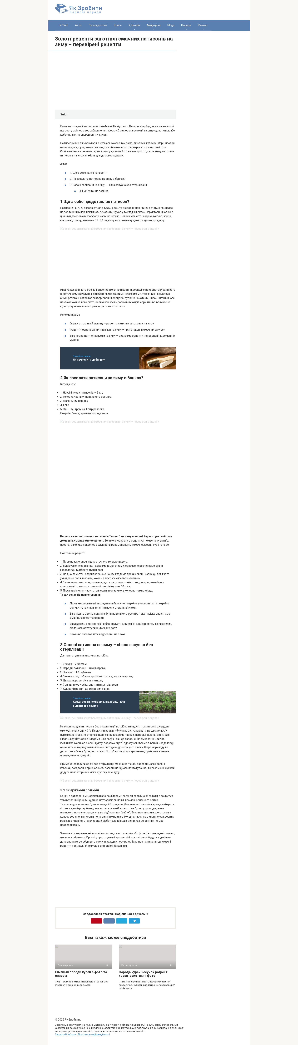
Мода (170, 25)
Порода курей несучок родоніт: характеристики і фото (143, 974)
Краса (118, 25)
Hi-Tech (63, 25)
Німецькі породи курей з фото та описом (81, 974)
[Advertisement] (89, 80)
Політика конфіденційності (94, 1034)
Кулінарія (134, 25)
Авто (78, 25)
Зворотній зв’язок (65, 1034)
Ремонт (203, 25)
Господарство (97, 25)
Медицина (153, 25)
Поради (186, 25)
